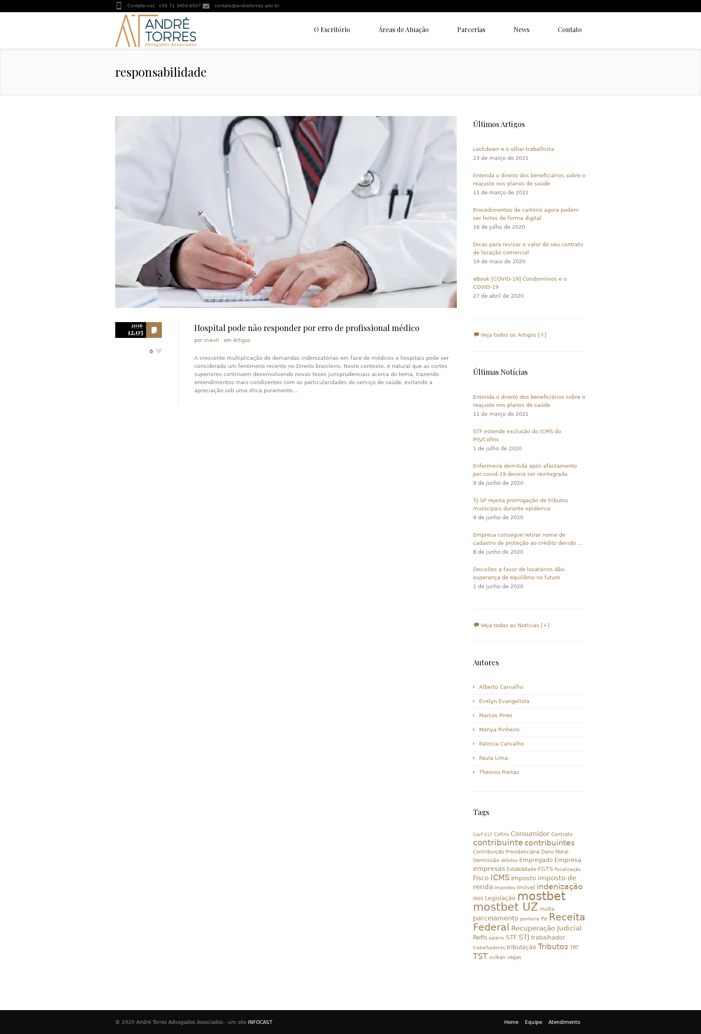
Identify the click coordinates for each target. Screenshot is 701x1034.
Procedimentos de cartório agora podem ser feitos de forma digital (526, 214)
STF (511, 937)
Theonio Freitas (499, 772)
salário (496, 938)
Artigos (241, 340)
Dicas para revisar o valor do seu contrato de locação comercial (528, 248)
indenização (560, 886)
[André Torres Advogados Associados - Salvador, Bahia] (155, 30)
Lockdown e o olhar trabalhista (513, 149)
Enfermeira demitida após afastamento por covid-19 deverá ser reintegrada (525, 470)
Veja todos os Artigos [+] (512, 335)
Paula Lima (493, 758)
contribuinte (498, 842)
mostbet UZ (505, 907)
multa (547, 909)
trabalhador (548, 937)
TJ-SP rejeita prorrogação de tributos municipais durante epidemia (520, 504)
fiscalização (568, 869)
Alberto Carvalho (501, 687)
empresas (489, 869)
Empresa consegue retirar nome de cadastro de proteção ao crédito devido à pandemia (527, 539)
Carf (478, 834)
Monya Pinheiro (499, 730)
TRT (574, 947)
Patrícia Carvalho (501, 744)
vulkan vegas (505, 957)
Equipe (533, 1022)
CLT (488, 834)
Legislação (500, 898)
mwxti (211, 340)
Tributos (553, 946)
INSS (478, 898)
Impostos (505, 887)
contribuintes (550, 842)
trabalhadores (489, 947)
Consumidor (530, 834)
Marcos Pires (495, 715)
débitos (509, 860)
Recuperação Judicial (546, 928)
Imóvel (526, 887)
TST (480, 956)
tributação (521, 947)
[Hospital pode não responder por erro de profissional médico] (286, 212)
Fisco (481, 878)
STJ (524, 937)
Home (511, 1022)
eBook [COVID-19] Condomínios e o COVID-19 (520, 283)
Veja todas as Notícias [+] (514, 625)
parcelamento (495, 918)
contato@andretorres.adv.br (247, 6)
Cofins (501, 834)
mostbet (541, 896)
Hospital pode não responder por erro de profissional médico (306, 327)
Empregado (536, 860)
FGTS (545, 869)
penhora (529, 919)
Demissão (486, 860)
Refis (480, 937)
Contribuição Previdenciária (506, 852)
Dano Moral (554, 852)
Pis (544, 919)
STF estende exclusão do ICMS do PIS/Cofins (517, 435)
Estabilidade (521, 869)
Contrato (561, 834)
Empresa (568, 859)
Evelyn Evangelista (504, 701)
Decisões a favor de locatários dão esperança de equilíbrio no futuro (518, 573)
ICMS (500, 877)
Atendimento (564, 1022)
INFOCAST (260, 1022)
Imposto (523, 878)
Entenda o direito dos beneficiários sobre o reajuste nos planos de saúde (529, 179)
